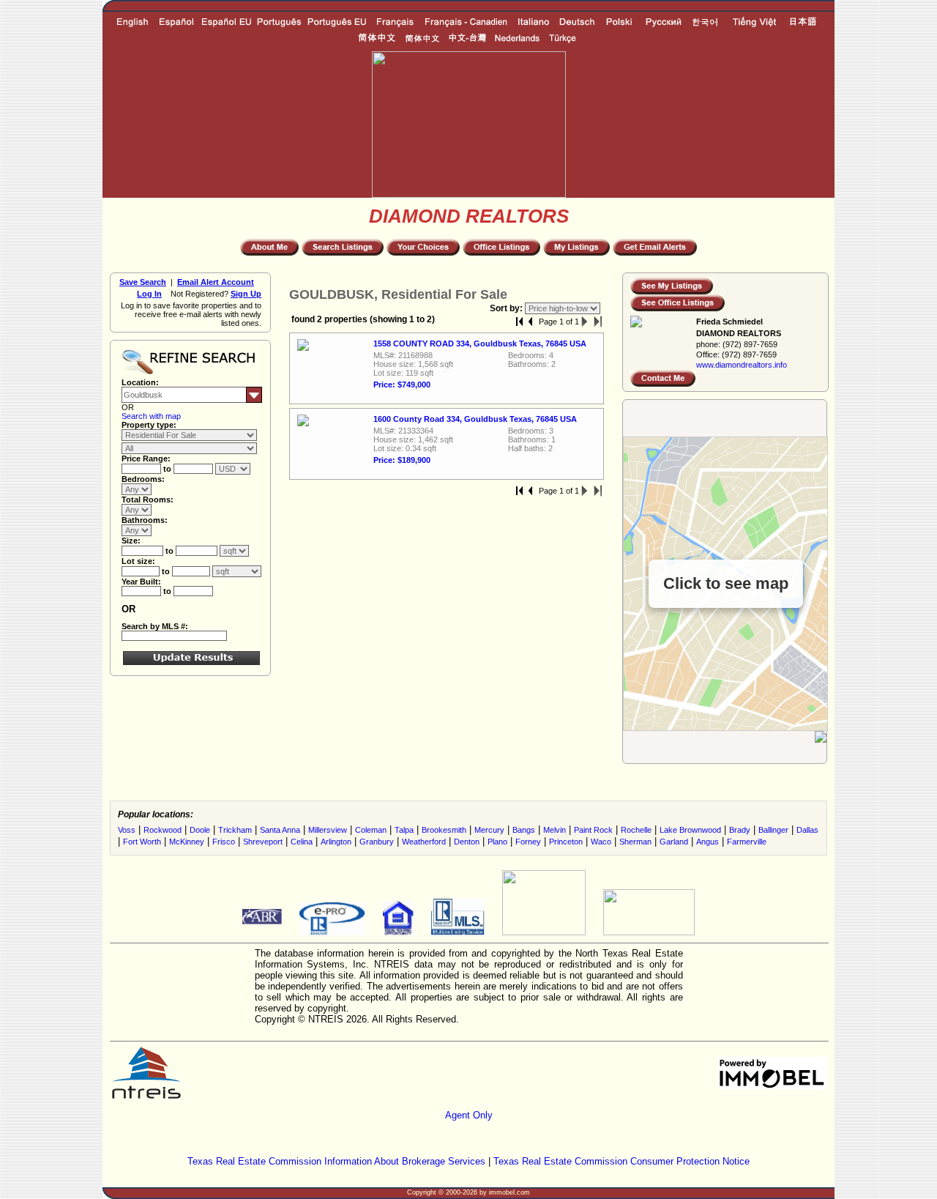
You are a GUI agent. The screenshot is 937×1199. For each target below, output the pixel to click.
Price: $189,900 (401, 460)
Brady (739, 829)
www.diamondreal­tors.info (741, 364)
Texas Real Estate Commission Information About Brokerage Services (336, 1161)
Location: (140, 382)
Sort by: (507, 308)
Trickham (235, 829)
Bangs (523, 829)
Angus (707, 841)
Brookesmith (444, 829)
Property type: (149, 424)
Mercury (489, 829)
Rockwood (162, 829)
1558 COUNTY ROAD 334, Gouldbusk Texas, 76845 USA (479, 343)
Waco (601, 841)
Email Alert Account (215, 282)
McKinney (186, 841)
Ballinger (773, 829)
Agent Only (469, 1115)
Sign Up (246, 293)
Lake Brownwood (690, 829)
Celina (302, 841)
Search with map (151, 416)
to (168, 468)
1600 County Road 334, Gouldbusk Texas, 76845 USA (475, 419)
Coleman (371, 829)
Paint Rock (593, 829)
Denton (466, 841)
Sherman (635, 841)
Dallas (807, 829)
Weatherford (424, 841)
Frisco (223, 841)
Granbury (376, 841)
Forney (528, 841)
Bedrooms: (143, 479)
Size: (131, 540)
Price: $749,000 (401, 384)
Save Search (142, 282)
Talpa (404, 829)
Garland (674, 841)
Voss (126, 829)
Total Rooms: (147, 499)
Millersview (327, 829)
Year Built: (141, 581)
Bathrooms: (145, 520)
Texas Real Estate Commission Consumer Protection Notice (621, 1161)
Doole (200, 829)
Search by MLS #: (155, 626)
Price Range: (146, 458)
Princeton (566, 841)
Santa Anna (280, 829)
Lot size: (138, 561)
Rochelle (636, 829)
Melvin (554, 829)
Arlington (336, 841)
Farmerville (746, 841)
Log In (149, 293)
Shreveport (263, 841)
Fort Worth (142, 841)
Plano (497, 841)
